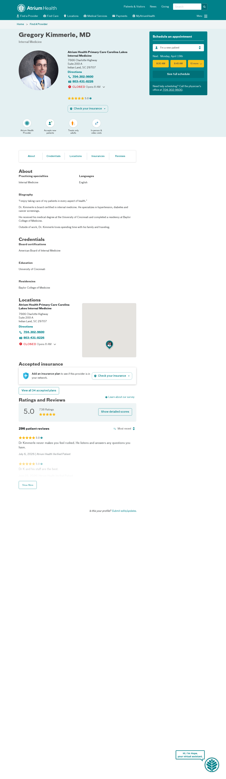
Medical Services (97, 16)
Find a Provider (29, 16)
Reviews (120, 156)
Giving (165, 6)
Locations (72, 16)
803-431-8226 (82, 81)
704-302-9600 (82, 76)
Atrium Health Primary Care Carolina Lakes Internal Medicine (97, 54)
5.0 (87, 98)
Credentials (53, 156)
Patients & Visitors (134, 6)
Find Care (52, 16)
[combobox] (187, 6)
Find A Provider (39, 24)
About (31, 156)
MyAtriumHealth (145, 16)
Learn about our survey (121, 397)
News (153, 6)
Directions (75, 72)
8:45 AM (178, 64)
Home (20, 24)
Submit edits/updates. (124, 511)
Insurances (98, 156)
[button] (204, 6)
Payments (121, 16)
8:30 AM (160, 64)
